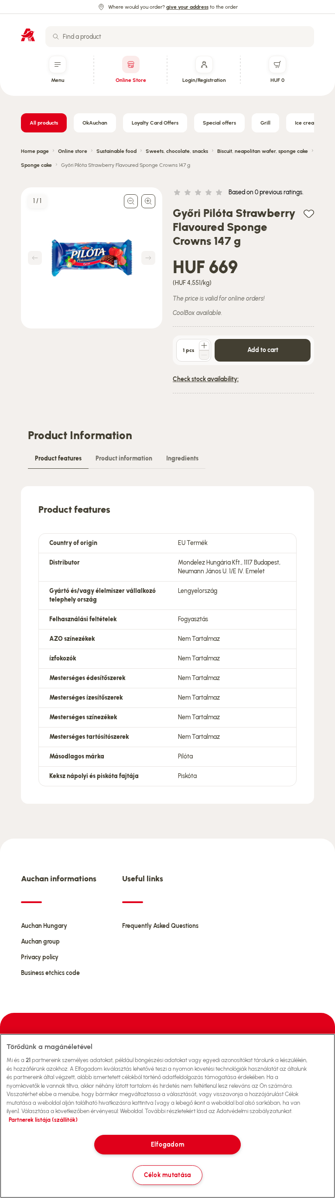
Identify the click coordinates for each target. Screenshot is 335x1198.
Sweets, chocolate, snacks (177, 151)
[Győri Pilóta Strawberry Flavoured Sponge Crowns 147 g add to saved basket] (309, 213)
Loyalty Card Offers (155, 123)
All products (44, 123)
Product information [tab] (124, 458)
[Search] (56, 37)
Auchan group (40, 941)
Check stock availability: (206, 379)
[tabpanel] (167, 645)
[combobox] (179, 36)
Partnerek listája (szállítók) (43, 1120)
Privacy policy (39, 957)
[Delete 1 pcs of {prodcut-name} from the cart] (204, 355)
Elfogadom (167, 1144)
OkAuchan (94, 123)
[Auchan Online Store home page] (28, 35)
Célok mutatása (167, 1175)
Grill (265, 123)
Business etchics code (50, 973)
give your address (187, 7)
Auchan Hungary (44, 926)
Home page (35, 151)
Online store (72, 151)
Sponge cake (36, 165)
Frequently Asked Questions (160, 926)
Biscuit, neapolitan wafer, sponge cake (262, 151)
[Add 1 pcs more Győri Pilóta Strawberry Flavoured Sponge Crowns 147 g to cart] (204, 345)
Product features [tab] (58, 458)
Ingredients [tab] (182, 458)
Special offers (219, 123)
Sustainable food (116, 151)
